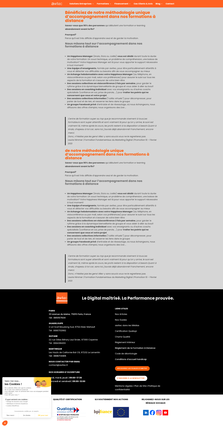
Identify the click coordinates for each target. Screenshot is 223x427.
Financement (121, 4)
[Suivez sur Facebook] (152, 412)
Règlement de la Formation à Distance (135, 348)
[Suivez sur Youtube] (165, 412)
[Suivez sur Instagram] (159, 412)
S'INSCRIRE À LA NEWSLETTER (130, 378)
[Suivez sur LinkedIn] (146, 412)
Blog (158, 4)
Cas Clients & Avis (143, 4)
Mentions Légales (124, 385)
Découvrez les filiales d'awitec (132, 368)
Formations (103, 4)
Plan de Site (140, 385)
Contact (170, 4)
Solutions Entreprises (80, 4)
